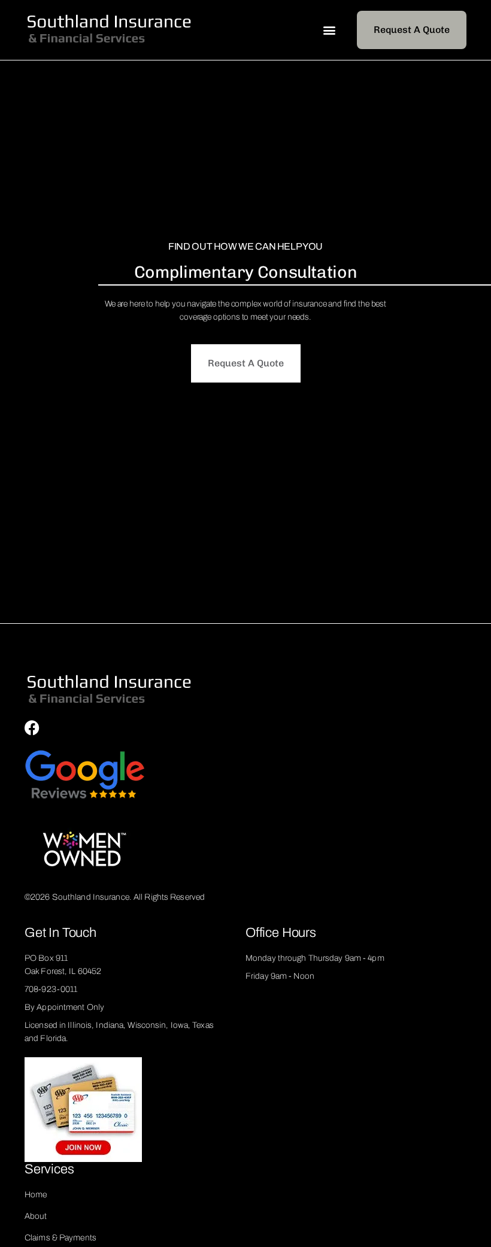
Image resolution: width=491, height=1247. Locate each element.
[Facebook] (32, 727)
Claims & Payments (60, 1237)
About (36, 1216)
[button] (329, 30)
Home (36, 1194)
